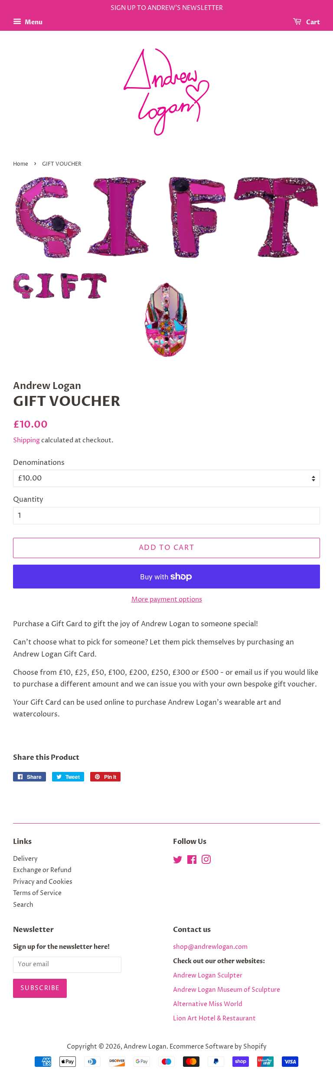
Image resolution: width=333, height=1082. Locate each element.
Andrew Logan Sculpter (207, 976)
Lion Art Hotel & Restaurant (214, 1019)
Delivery (25, 859)
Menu (32, 22)
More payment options (166, 599)
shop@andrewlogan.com (210, 947)
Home (20, 164)
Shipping (26, 440)
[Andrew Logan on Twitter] (178, 862)
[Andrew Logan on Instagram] (206, 862)
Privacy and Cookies (42, 882)
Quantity (28, 499)
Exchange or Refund (42, 870)
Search (23, 905)
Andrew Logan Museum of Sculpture (226, 990)
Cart (312, 22)
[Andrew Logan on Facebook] (192, 862)
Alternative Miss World (207, 1004)
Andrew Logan (145, 1047)
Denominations (39, 462)
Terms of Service (37, 893)
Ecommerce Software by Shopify (218, 1047)
